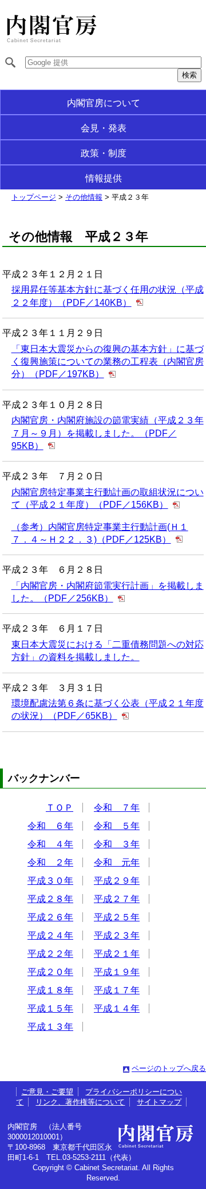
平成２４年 (50, 935)
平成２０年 (50, 972)
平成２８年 (50, 899)
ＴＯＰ (59, 807)
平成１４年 (117, 1008)
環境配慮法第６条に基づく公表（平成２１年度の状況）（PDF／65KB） (107, 709)
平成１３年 (50, 1027)
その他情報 (83, 197)
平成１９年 (117, 972)
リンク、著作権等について (80, 1102)
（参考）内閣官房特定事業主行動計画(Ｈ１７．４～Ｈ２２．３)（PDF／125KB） (99, 533)
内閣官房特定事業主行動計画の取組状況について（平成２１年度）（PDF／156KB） (107, 498)
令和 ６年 (50, 826)
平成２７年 (117, 899)
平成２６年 (50, 917)
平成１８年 (50, 990)
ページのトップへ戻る (169, 1068)
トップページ (33, 197)
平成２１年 (117, 954)
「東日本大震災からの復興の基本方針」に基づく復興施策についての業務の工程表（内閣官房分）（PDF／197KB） (107, 361)
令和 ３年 (117, 844)
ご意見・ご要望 (47, 1091)
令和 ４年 (50, 844)
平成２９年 (117, 880)
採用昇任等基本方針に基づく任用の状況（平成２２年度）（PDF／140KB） (107, 296)
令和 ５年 (117, 826)
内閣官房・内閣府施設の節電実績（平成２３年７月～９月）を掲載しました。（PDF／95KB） (107, 433)
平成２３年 (117, 935)
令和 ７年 (117, 807)
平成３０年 (50, 880)
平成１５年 (50, 1008)
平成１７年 (117, 990)
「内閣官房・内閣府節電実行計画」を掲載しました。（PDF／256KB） (107, 592)
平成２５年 (117, 917)
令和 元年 (117, 862)
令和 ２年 (50, 862)
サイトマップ (159, 1102)
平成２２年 (50, 954)
